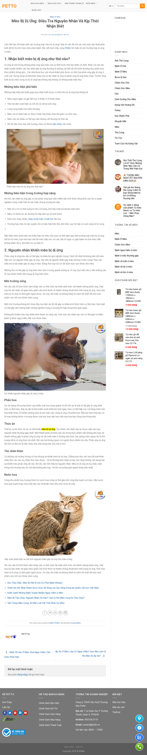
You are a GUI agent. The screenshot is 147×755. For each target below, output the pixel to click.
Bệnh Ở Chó (120, 66)
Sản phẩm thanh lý (74, 3)
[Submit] (142, 6)
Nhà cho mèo (118, 702)
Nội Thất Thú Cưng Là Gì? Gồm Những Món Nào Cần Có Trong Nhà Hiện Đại (132, 164)
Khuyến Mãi (120, 121)
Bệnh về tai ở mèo (123, 266)
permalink (76, 623)
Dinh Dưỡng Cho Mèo (125, 99)
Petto (9, 6)
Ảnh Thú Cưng (121, 60)
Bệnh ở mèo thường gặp (127, 255)
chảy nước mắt (35, 219)
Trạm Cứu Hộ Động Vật (126, 143)
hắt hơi (49, 219)
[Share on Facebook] (44, 613)
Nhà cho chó (118, 707)
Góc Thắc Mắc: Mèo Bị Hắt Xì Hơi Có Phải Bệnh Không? (35, 582)
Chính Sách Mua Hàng (49, 719)
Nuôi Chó (36, 10)
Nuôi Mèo (90, 3)
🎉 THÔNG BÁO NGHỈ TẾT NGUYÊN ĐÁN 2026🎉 (132, 178)
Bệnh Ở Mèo (55, 17)
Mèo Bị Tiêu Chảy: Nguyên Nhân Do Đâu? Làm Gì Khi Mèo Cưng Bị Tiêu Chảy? (46, 597)
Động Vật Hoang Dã (124, 105)
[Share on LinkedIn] (65, 613)
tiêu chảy (57, 124)
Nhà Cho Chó (54, 3)
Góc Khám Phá (122, 116)
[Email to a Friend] (55, 613)
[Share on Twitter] (50, 613)
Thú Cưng (119, 132)
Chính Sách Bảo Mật (49, 703)
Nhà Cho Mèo (37, 3)
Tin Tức (118, 138)
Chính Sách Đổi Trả (48, 708)
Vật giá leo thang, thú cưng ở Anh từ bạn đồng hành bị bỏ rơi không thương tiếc (132, 193)
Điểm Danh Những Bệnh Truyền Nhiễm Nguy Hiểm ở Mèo (35, 592)
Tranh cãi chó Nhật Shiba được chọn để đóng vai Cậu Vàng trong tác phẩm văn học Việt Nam (53, 587)
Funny (118, 110)
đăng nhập (22, 674)
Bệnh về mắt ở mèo (124, 261)
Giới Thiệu (7, 702)
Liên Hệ (6, 707)
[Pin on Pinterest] (60, 613)
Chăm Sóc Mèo (122, 88)
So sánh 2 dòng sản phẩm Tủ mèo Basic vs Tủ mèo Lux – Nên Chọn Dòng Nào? (132, 210)
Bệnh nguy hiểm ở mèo (126, 250)
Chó (117, 93)
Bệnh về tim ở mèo (124, 272)
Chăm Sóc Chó (122, 82)
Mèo (117, 127)
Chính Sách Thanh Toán (50, 725)
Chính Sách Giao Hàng (50, 714)
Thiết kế (116, 712)
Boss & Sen (120, 77)
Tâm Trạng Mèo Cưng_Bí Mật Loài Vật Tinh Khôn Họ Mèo (35, 603)
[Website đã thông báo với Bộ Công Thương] (13, 732)
